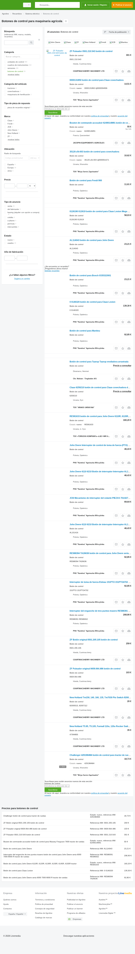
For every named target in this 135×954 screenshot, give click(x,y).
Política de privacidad (44, 904)
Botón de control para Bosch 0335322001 (90, 275)
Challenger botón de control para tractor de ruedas (24, 816)
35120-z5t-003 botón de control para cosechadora (94, 152)
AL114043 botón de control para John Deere (92, 240)
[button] (122, 71)
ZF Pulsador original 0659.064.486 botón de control (95, 669)
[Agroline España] (11, 5)
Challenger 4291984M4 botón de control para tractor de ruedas (101, 755)
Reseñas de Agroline (43, 913)
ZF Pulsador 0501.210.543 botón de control (91, 51)
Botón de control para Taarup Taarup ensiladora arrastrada (99, 362)
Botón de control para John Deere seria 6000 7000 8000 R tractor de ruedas (35, 877)
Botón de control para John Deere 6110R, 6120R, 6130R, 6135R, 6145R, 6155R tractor (40, 864)
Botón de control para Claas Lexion (18, 871)
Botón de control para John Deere (17, 849)
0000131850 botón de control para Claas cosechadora (97, 80)
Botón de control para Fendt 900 (86, 180)
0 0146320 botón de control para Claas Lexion (92, 302)
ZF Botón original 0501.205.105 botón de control (94, 640)
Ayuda (6, 904)
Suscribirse (52, 112)
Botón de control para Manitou (85, 331)
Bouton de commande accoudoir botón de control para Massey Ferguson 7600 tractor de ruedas (43, 842)
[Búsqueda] (37, 5)
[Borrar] (39, 40)
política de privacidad (100, 116)
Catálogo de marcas (43, 917)
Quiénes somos (9, 900)
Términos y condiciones (45, 900)
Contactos (7, 909)
